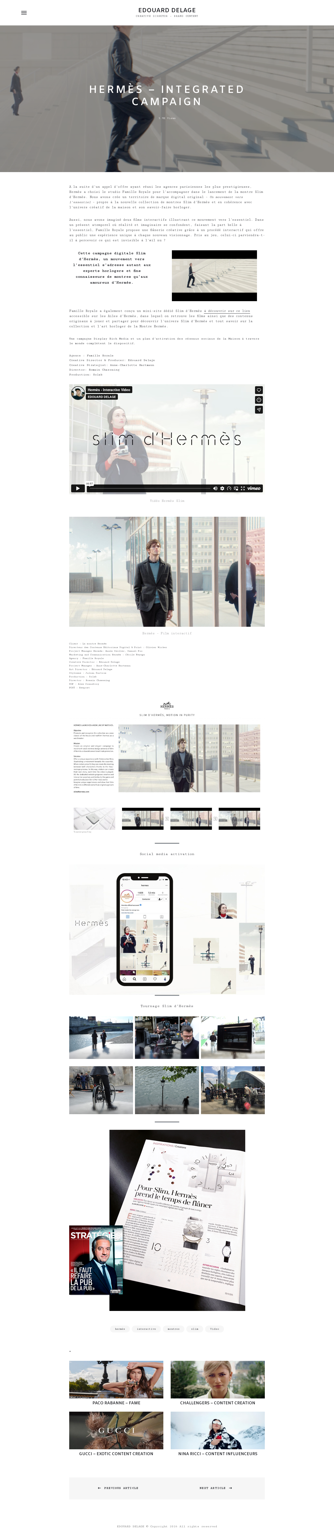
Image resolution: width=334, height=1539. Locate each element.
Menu (24, 12)
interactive (146, 1328)
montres (173, 1328)
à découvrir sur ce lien (227, 311)
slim (194, 1328)
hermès (120, 1328)
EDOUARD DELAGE (167, 10)
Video (214, 1328)
